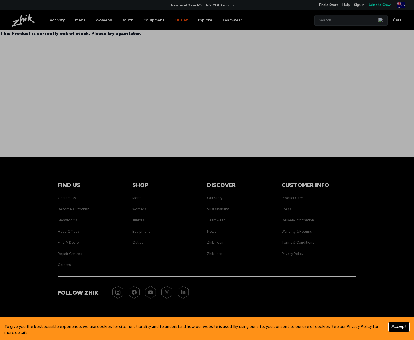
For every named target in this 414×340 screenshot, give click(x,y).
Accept (399, 326)
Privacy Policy (359, 327)
